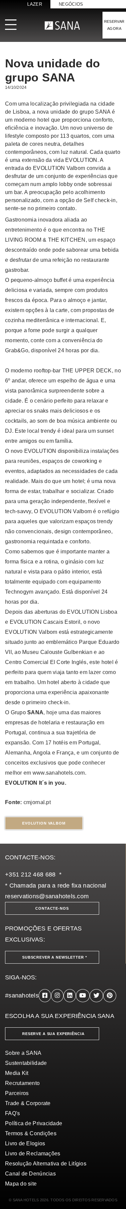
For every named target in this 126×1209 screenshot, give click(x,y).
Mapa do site (21, 1184)
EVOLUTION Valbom (44, 823)
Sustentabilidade (26, 1063)
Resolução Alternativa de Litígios (45, 1163)
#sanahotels (22, 995)
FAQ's (12, 1113)
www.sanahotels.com (59, 773)
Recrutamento (22, 1083)
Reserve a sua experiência (53, 1034)
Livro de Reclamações (32, 1153)
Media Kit (16, 1073)
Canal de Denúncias (30, 1173)
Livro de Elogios (25, 1143)
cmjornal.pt (37, 802)
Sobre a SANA (23, 1053)
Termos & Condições (30, 1133)
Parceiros (17, 1093)
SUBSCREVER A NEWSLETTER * (54, 957)
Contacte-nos (52, 908)
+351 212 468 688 (30, 874)
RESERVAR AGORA (114, 25)
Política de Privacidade (33, 1123)
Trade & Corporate (28, 1103)
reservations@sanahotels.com (47, 896)
